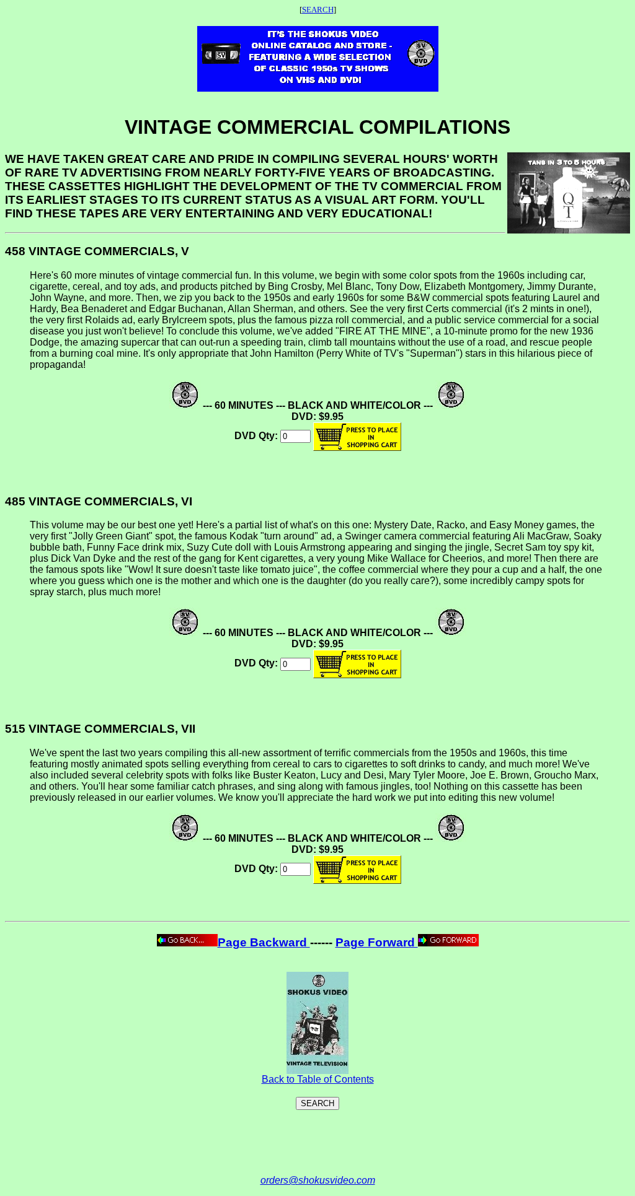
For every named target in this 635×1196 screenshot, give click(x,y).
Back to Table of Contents (318, 1079)
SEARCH (318, 9)
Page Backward (264, 942)
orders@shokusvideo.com (317, 1180)
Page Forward (376, 942)
